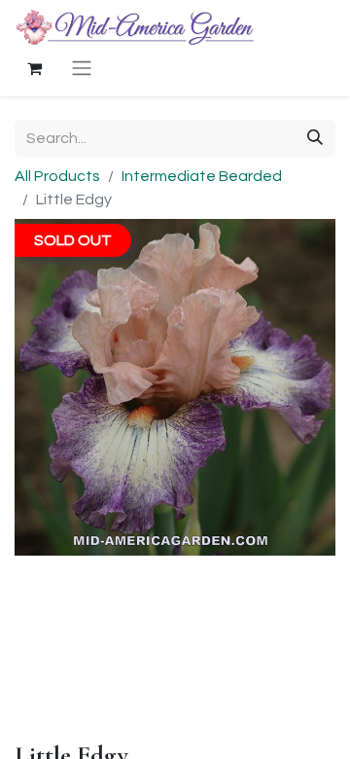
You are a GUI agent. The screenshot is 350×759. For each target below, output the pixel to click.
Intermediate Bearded (202, 176)
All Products (57, 176)
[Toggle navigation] (81, 68)
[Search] (315, 138)
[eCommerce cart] (34, 68)
